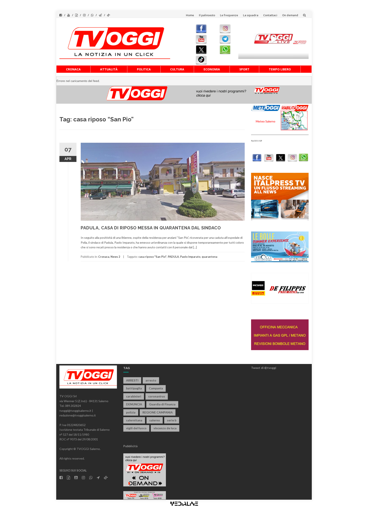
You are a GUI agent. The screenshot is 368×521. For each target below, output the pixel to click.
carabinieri (133, 396)
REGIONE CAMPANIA (157, 412)
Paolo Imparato (190, 256)
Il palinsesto (207, 15)
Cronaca (73, 69)
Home (190, 15)
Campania (156, 388)
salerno (154, 420)
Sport (244, 69)
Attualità (109, 69)
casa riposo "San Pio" (152, 256)
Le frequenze (229, 15)
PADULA (173, 256)
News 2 (115, 256)
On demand (290, 15)
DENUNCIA (134, 404)
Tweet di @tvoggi (263, 368)
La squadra (250, 15)
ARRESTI (132, 380)
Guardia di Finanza (162, 404)
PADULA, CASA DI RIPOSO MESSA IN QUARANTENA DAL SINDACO (151, 227)
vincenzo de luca (165, 428)
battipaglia (134, 388)
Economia (212, 69)
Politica (144, 69)
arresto (150, 380)
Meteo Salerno (265, 121)
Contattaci (270, 15)
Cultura (177, 69)
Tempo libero (280, 69)
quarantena (209, 256)
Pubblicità (130, 446)
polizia (130, 412)
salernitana (134, 420)
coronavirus (156, 396)
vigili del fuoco (136, 428)
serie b (171, 420)
